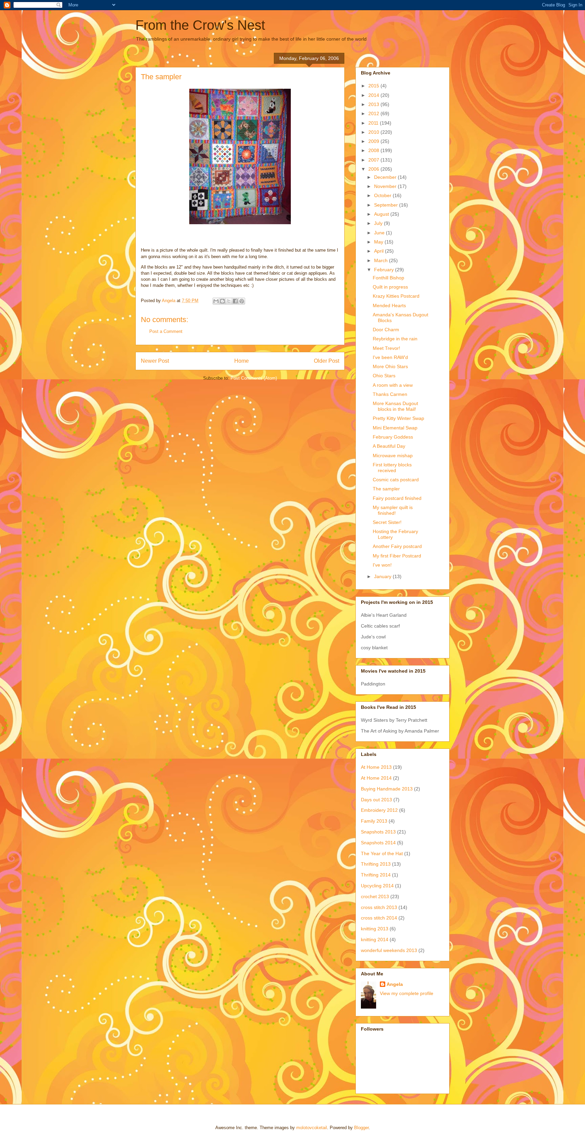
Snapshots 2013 (378, 831)
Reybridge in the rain (395, 338)
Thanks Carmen (390, 394)
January (383, 576)
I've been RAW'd (390, 357)
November (386, 186)
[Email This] (216, 301)
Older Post (326, 361)
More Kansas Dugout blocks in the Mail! (395, 406)
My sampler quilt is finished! (393, 510)
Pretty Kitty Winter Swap (398, 418)
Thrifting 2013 (376, 864)
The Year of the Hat (382, 853)
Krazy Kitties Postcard (396, 296)
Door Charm (386, 329)
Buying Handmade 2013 (387, 788)
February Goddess (393, 437)
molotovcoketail (311, 1127)
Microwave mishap (393, 455)
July (379, 223)
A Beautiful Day (389, 446)
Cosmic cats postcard (396, 479)
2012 (374, 113)
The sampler (386, 488)
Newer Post (155, 361)
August (382, 214)
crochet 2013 (375, 896)
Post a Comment (165, 331)
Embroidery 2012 (379, 810)
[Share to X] (228, 301)
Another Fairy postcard (397, 546)
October (383, 195)
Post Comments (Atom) (254, 378)
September (386, 205)
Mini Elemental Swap (395, 427)
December (386, 177)
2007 (374, 160)
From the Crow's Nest (200, 25)
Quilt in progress (390, 287)
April (379, 251)
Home (241, 361)
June (380, 232)
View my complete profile (406, 993)
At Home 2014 (376, 778)
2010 (374, 132)
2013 (374, 104)
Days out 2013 (376, 799)
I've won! (382, 565)
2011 (374, 123)
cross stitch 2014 (379, 918)
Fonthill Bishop (388, 277)
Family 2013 (374, 821)
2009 (374, 141)
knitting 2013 (374, 928)
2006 (374, 169)
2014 (374, 95)
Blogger (361, 1127)
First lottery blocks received (392, 467)
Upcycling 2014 (377, 885)
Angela (395, 984)
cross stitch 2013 (379, 907)
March (381, 260)
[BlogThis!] (222, 301)
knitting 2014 (374, 939)
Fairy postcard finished (397, 498)
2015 (374, 85)
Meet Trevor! (386, 348)
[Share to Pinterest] (241, 301)
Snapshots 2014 (378, 842)
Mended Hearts (389, 305)
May (379, 242)
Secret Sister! (387, 522)
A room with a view (393, 385)
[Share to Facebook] (235, 301)
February (384, 269)
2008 (374, 150)
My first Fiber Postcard (397, 555)
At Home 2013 (376, 767)
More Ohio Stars (390, 366)
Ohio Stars (384, 375)
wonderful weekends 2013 (389, 950)
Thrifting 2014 (376, 875)
